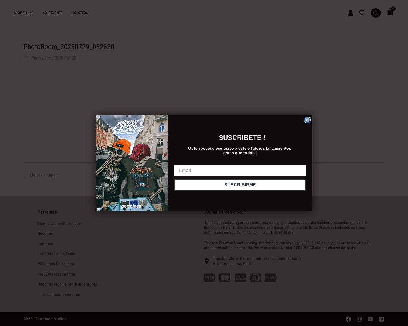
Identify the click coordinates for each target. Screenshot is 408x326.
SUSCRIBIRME (240, 184)
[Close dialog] (307, 120)
